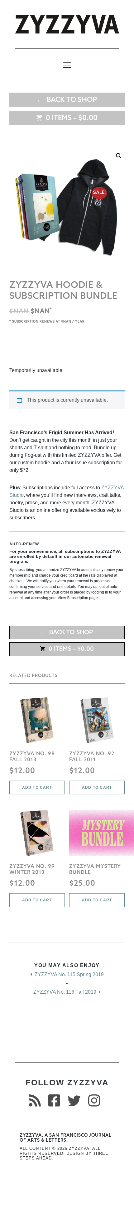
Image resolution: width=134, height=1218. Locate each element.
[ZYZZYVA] (67, 24)
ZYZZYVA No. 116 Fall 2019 (65, 992)
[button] (118, 155)
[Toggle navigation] (67, 65)
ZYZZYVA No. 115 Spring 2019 (68, 974)
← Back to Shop (66, 100)
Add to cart (37, 787)
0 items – (70, 118)
